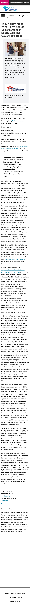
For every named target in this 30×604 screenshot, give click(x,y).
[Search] (19, 16)
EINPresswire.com (18, 121)
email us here (5, 496)
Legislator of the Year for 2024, (15, 259)
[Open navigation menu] (3, 15)
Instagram (4, 501)
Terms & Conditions (15, 601)
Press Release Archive (18, 593)
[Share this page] (27, 15)
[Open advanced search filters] (23, 16)
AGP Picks (4, 2)
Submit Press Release (15, 597)
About (7, 593)
